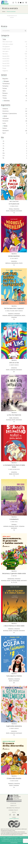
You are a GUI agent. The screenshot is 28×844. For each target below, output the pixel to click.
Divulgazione (6, 46)
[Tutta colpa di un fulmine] (14, 654)
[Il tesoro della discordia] (14, 756)
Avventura (5, 111)
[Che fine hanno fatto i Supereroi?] (14, 286)
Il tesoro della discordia (14, 778)
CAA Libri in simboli (8, 44)
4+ (3, 141)
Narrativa (14, 254)
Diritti (5, 116)
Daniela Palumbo (10, 310)
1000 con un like (14, 363)
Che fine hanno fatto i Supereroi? (14, 308)
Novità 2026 (6, 66)
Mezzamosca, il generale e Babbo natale (14, 573)
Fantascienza (6, 83)
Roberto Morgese (19, 310)
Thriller (5, 98)
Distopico (6, 81)
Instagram (23, 2)
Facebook (18, 2)
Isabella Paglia (14, 206)
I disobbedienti (14, 519)
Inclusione (5, 121)
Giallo (4, 91)
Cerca (25, 30)
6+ (3, 143)
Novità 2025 (6, 63)
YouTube (20, 2)
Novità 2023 (6, 58)
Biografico (5, 78)
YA (3, 158)
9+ (3, 151)
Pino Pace (15, 575)
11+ (4, 155)
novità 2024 (6, 61)
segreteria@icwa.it (14, 818)
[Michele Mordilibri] (14, 234)
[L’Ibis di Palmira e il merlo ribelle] (14, 604)
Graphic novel (6, 49)
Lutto (4, 123)
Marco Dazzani (14, 780)
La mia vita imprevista (14, 415)
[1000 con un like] (14, 340)
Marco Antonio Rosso (15, 469)
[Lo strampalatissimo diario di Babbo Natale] (14, 443)
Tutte (4, 39)
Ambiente (5, 109)
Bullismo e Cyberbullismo (10, 113)
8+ (3, 148)
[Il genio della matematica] (14, 704)
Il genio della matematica (14, 726)
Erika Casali (15, 521)
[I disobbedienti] (14, 497)
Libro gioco (6, 51)
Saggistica (5, 71)
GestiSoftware (14, 842)
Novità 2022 (6, 56)
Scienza (5, 128)
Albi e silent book (14, 201)
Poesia (4, 68)
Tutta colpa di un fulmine (14, 676)
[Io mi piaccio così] (14, 182)
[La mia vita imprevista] (14, 393)
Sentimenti (6, 130)
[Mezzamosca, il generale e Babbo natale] (14, 551)
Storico (5, 95)
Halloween (6, 118)
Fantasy (5, 88)
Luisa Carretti (14, 258)
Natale (5, 126)
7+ (3, 146)
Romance (5, 93)
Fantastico (5, 86)
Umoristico (7, 101)
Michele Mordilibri (14, 256)
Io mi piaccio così (14, 204)
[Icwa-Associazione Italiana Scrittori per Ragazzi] (4, 2)
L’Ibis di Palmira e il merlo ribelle (14, 626)
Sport (4, 133)
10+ (4, 153)
